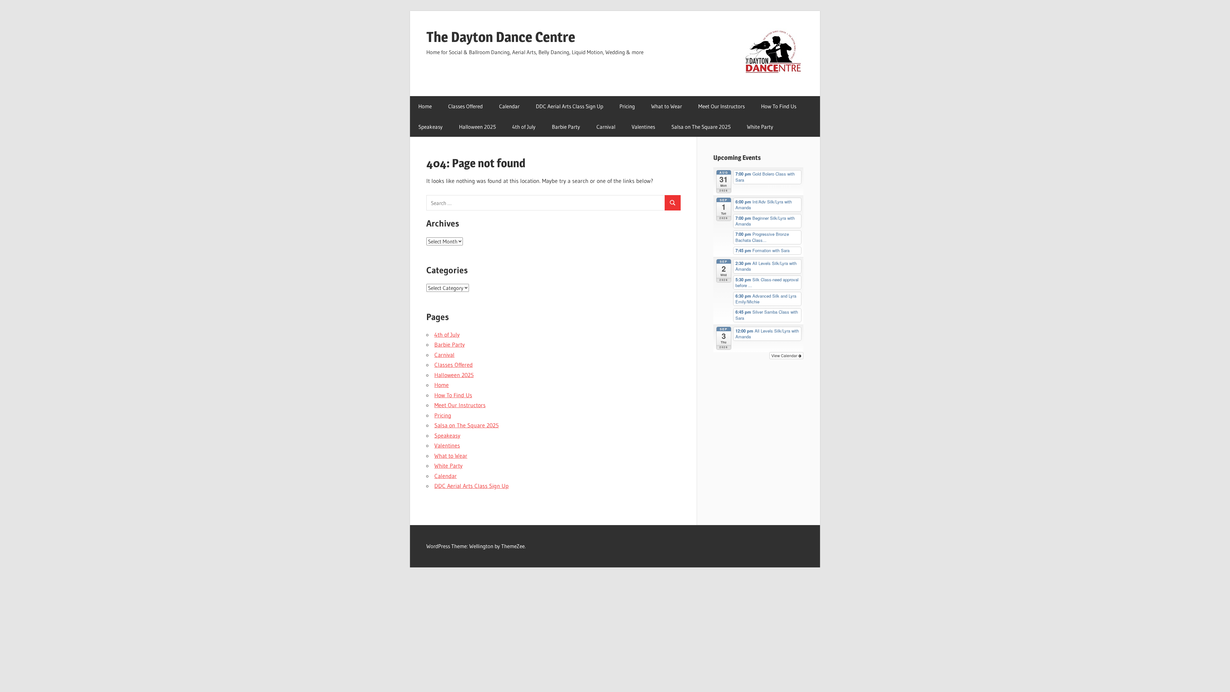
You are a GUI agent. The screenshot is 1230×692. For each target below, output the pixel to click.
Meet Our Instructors (721, 106)
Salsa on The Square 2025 (701, 126)
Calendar (509, 106)
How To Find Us (778, 106)
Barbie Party (566, 126)
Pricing (627, 106)
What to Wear (666, 106)
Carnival (605, 126)
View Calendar (784, 355)
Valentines (643, 126)
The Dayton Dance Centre (500, 36)
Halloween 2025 (477, 126)
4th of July (524, 126)
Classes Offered (465, 106)
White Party (760, 126)
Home (425, 106)
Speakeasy (430, 126)
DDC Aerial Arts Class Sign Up (569, 106)
